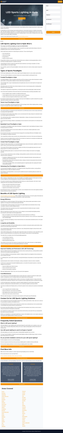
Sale (2, 423)
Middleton (3, 416)
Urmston (23, 392)
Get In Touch (22, 175)
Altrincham (24, 399)
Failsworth (3, 405)
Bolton (23, 411)
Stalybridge (9, 355)
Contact (60, 1)
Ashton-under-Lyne (15, 355)
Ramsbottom (24, 410)
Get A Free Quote (22, 384)
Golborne (23, 418)
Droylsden (3, 399)
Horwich (23, 421)
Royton (3, 415)
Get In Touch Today (22, 38)
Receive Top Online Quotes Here (21, 358)
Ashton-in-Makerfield (25, 422)
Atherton (23, 413)
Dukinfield (5, 355)
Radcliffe (23, 400)
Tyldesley (24, 408)
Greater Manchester (5, 412)
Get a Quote (21, 18)
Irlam (23, 403)
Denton (2, 355)
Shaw (3, 418)
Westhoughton (24, 416)
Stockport (3, 402)
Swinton (23, 394)
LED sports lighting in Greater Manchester (8, 195)
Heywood (24, 391)
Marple (3, 401)
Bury (23, 402)
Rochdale (24, 397)
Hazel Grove (4, 404)
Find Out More (21, 108)
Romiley (20, 355)
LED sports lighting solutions (23, 36)
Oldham (3, 407)
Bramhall (3, 410)
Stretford (3, 421)
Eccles (3, 424)
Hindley (23, 419)
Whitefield (3, 426)
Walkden (23, 405)
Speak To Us (22, 246)
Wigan (23, 424)
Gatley (3, 413)
